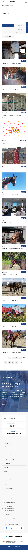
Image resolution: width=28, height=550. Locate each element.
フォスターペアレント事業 (9, 477)
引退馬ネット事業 (7, 479)
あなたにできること (7, 404)
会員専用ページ (7, 514)
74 (16, 362)
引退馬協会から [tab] (20, 32)
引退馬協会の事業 (7, 474)
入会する (6, 491)
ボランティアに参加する (9, 498)
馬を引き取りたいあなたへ (10, 502)
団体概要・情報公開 (8, 450)
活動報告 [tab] (20, 29)
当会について (7, 443)
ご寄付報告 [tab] (8, 32)
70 (24, 358)
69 (20, 358)
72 (9, 362)
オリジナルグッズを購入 (9, 495)
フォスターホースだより (9, 459)
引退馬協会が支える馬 (9, 455)
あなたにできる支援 (8, 488)
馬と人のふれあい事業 (8, 481)
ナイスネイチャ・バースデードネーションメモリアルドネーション (9, 508)
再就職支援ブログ (8, 463)
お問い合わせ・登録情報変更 (10, 519)
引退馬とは (6, 448)
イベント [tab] (8, 29)
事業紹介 (6, 472)
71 (5, 362)
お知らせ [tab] (20, 25)
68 (17, 358)
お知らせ (6, 467)
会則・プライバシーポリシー (14, 546)
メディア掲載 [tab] (8, 36)
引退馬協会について (8, 446)
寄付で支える (7, 493)
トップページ (5, 5)
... (13, 358)
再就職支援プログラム (8, 484)
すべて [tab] (8, 25)
